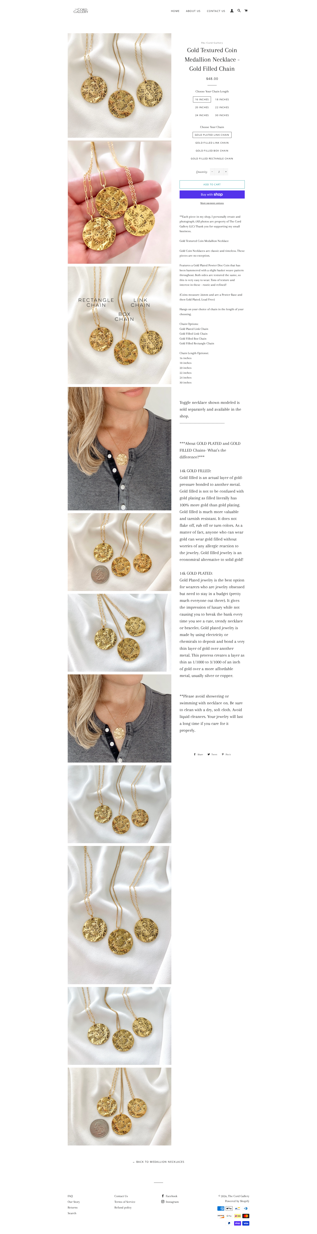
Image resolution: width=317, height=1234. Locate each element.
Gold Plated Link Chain (212, 134)
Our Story (74, 1202)
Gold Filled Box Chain (212, 150)
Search (72, 1213)
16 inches (202, 99)
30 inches (222, 115)
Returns (73, 1207)
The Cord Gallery (238, 1196)
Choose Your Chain (212, 127)
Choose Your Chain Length (212, 91)
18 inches (222, 99)
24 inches (202, 115)
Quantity (201, 172)
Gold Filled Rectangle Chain (212, 158)
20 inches (202, 107)
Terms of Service (124, 1202)
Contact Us (216, 11)
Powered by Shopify (237, 1201)
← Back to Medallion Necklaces (158, 1161)
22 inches (222, 107)
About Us (193, 11)
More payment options (212, 203)
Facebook (171, 1196)
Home (175, 11)
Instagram (172, 1202)
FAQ (70, 1196)
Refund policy (123, 1207)
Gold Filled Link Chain (212, 142)
